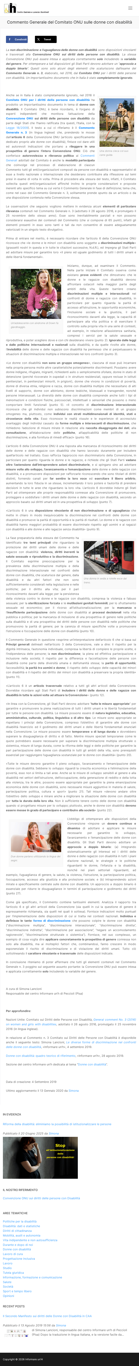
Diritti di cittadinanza (17, 1231)
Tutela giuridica (13, 1272)
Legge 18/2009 (17, 128)
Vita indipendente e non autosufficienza (30, 1240)
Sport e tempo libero (17, 1291)
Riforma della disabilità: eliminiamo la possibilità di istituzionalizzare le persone (57, 1124)
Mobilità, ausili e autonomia (21, 1235)
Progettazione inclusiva (19, 1258)
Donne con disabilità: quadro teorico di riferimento (40, 1056)
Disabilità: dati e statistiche (21, 1226)
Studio (7, 1268)
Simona (74, 1090)
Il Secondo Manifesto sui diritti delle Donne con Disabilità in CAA (47, 1316)
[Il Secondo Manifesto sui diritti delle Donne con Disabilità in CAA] (16, 1333)
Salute (7, 1282)
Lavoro (7, 1263)
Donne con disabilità (92, 1064)
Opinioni (8, 1296)
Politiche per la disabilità (20, 1221)
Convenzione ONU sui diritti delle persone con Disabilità (41, 1198)
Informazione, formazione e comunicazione (32, 1277)
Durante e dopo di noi (18, 1245)
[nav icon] (130, 8)
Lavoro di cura (13, 1254)
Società (8, 1286)
